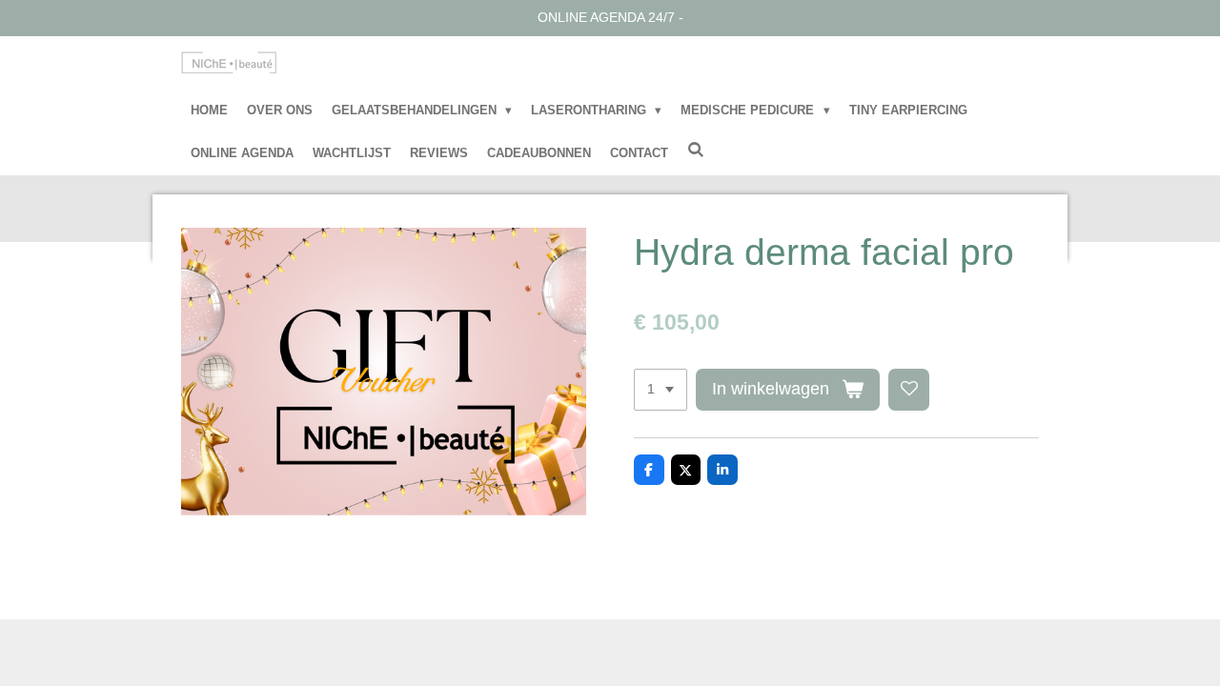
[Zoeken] (696, 150)
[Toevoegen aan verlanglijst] (909, 390)
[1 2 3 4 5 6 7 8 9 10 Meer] (660, 390)
